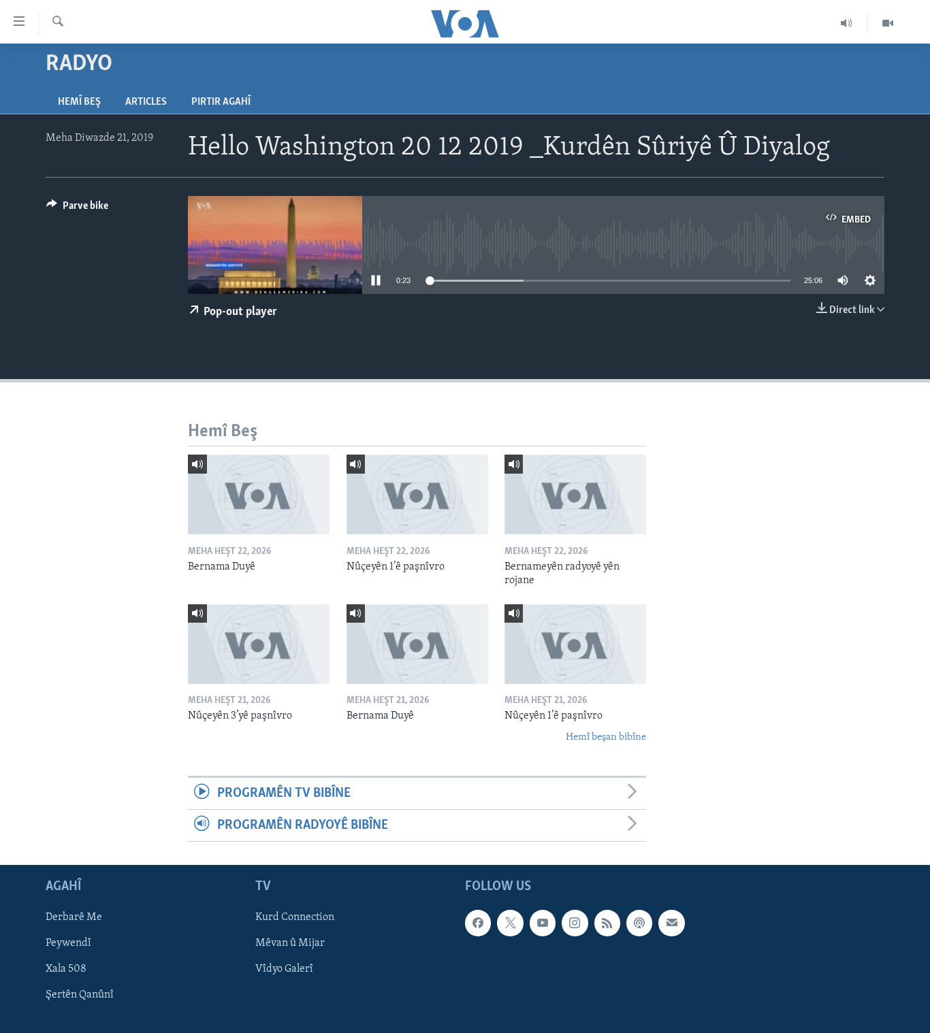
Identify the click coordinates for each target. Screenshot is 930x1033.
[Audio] (846, 23)
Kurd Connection (294, 918)
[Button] (77, 209)
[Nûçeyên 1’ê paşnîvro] (417, 494)
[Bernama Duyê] (259, 494)
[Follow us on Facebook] (478, 923)
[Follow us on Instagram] (575, 923)
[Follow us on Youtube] (543, 923)
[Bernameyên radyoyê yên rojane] (575, 494)
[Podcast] (639, 923)
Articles (146, 102)
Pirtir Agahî (221, 102)
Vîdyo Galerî (284, 969)
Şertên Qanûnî (80, 995)
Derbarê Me (74, 918)
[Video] (887, 23)
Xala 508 (66, 969)
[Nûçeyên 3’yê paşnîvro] (259, 644)
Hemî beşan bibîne (606, 737)
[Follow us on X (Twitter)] (510, 923)
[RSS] (607, 923)
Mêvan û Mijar (290, 943)
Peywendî (68, 943)
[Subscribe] (671, 923)
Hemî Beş (79, 102)
